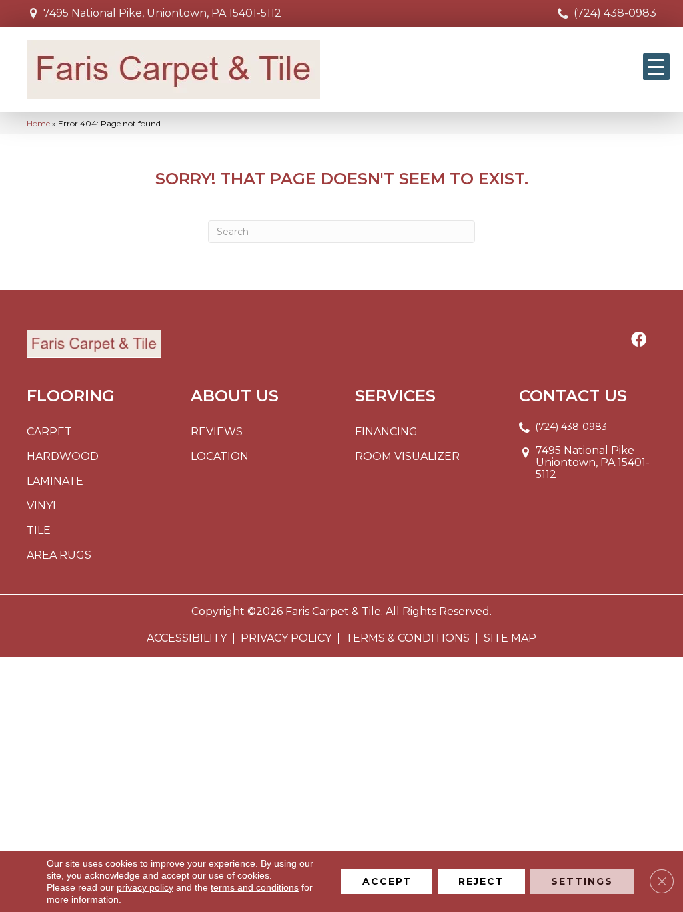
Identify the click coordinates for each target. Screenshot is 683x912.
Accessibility (187, 638)
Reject (481, 881)
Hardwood (63, 456)
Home (38, 123)
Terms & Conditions (408, 638)
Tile (39, 530)
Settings (582, 881)
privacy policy (145, 887)
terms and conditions (255, 887)
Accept (387, 881)
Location (220, 456)
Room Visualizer (407, 456)
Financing (386, 431)
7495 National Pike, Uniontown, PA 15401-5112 (162, 13)
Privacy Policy (286, 638)
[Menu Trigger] (656, 66)
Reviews (217, 431)
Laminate (55, 481)
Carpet (49, 431)
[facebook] (638, 340)
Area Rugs (59, 555)
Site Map (510, 638)
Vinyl (43, 505)
